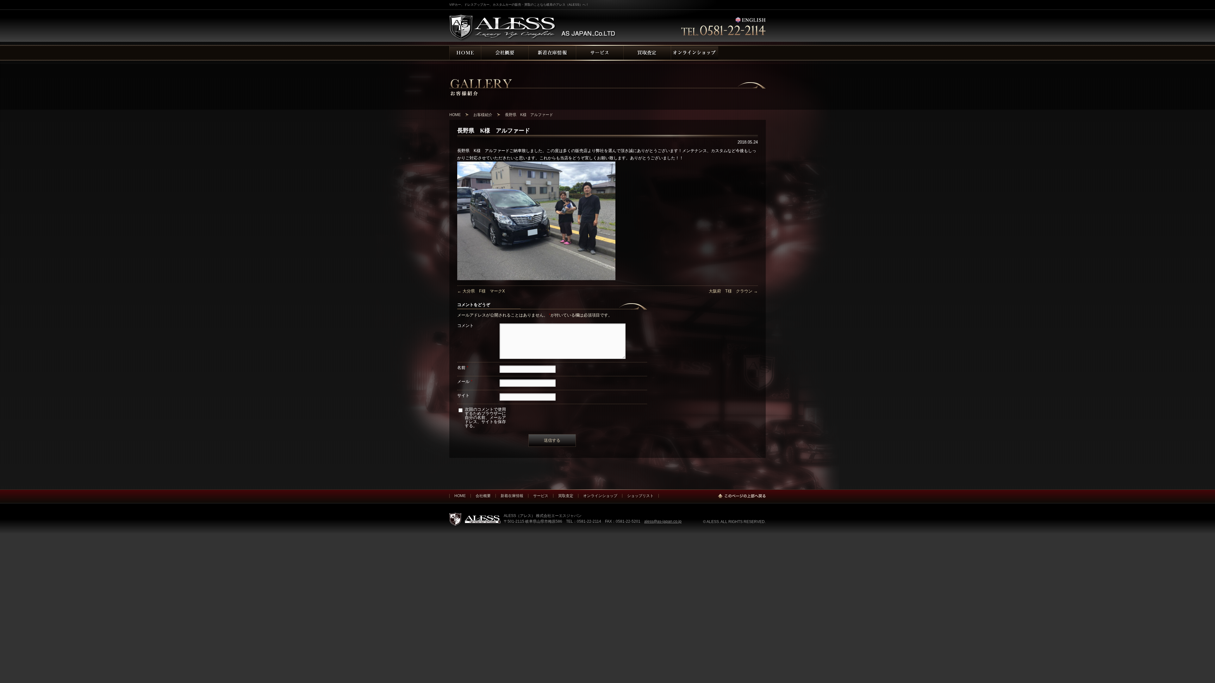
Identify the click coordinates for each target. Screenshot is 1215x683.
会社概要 (483, 496)
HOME (460, 496)
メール (464, 381)
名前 (462, 368)
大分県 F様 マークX (481, 291)
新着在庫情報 (512, 496)
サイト (463, 395)
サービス (540, 496)
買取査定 (565, 496)
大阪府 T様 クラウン (733, 291)
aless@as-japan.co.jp (663, 521)
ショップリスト (640, 496)
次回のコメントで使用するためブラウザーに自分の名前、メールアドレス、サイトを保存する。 (485, 417)
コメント (465, 325)
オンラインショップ (600, 496)
